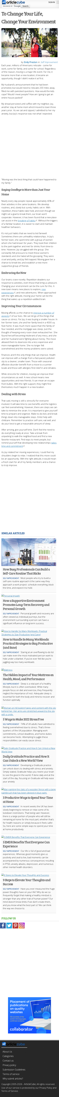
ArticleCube (30, 1084)
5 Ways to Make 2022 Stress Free (23, 719)
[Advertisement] (29, 145)
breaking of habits (26, 220)
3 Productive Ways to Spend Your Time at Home (28, 799)
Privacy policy (9, 1065)
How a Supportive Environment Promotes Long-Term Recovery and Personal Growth (26, 604)
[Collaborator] (29, 1031)
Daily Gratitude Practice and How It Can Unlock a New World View (26, 758)
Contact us (8, 1060)
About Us (7, 1051)
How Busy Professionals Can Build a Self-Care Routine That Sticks (26, 571)
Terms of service (11, 1074)
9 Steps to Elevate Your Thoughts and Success (26, 882)
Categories (8, 1056)
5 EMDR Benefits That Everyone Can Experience (26, 844)
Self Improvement (49, 62)
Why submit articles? (13, 1078)
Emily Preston (30, 62)
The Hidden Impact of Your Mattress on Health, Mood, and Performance (28, 677)
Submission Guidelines (14, 1069)
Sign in (51, 2)
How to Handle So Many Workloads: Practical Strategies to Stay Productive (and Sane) (28, 643)
